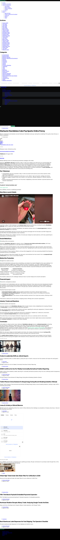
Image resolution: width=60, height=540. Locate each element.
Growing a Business (6, 3)
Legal (3, 67)
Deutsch (4, 59)
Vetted (3, 2)
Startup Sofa (2, 0)
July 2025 (4, 38)
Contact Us (7, 15)
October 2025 (5, 34)
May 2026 (4, 26)
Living (3, 68)
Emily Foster (2, 158)
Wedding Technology (7, 80)
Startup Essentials (6, 5)
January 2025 (5, 41)
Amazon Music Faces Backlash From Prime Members (7, 151)
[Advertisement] (30, 116)
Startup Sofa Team (6, 374)
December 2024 (6, 42)
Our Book (4, 10)
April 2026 (4, 27)
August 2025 (5, 36)
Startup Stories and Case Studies (9, 75)
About (3, 98)
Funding (6, 9)
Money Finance (7, 7)
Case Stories (7, 6)
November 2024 (6, 43)
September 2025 (6, 35)
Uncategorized (5, 78)
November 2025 (6, 33)
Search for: (2, 124)
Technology (5, 77)
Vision (6, 17)
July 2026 (4, 24)
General (4, 64)
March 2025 (5, 39)
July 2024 (4, 48)
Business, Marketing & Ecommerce (10, 58)
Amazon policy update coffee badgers (36, 327)
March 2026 (5, 28)
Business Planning (6, 57)
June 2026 (4, 25)
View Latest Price (4, 187)
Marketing (4, 70)
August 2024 (5, 47)
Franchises (4, 61)
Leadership (4, 66)
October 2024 (5, 45)
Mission (6, 16)
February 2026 (5, 30)
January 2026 (5, 31)
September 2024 (6, 46)
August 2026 (5, 23)
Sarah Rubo (4, 361)
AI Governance (5, 54)
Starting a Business (8, 8)
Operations (4, 72)
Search (13, 126)
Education (4, 60)
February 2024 (5, 49)
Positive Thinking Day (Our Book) (11, 14)
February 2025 (5, 40)
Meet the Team (7, 13)
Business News (5, 56)
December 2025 (6, 32)
